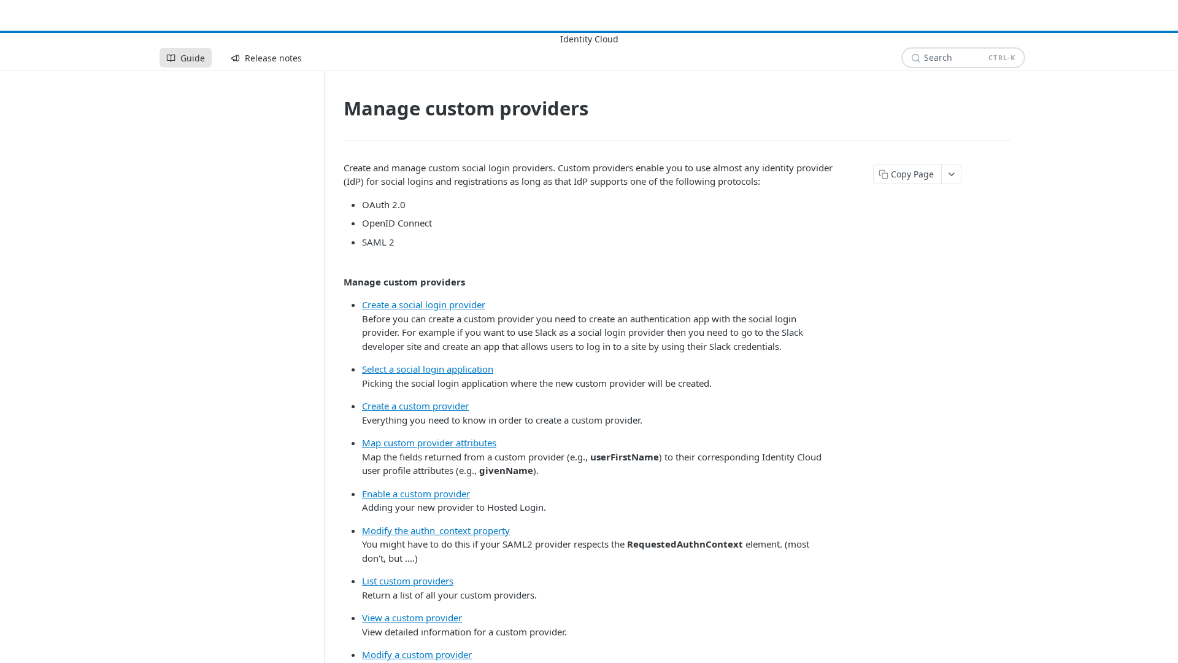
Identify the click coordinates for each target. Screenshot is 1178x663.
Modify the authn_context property (436, 530)
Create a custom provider (415, 406)
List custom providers (407, 581)
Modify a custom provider (417, 654)
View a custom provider (412, 617)
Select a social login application (427, 369)
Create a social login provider (423, 304)
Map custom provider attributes (429, 442)
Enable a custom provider (416, 493)
